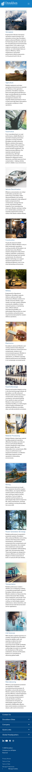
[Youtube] (7, 741)
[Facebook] (10, 741)
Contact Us (6, 715)
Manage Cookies (13, 768)
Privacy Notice (6, 758)
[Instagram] (13, 741)
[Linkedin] (3, 741)
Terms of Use (6, 761)
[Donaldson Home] (13, 3)
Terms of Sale (6, 764)
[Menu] (28, 3)
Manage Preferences (8, 766)
